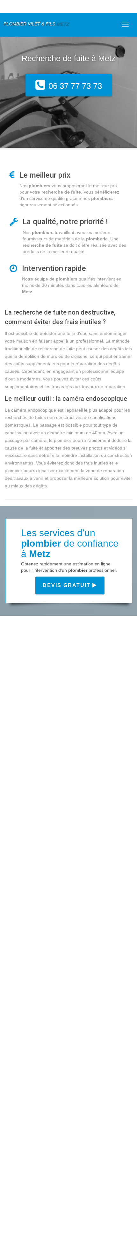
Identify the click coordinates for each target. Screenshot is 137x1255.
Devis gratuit (67, 585)
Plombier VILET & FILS (36, 23)
